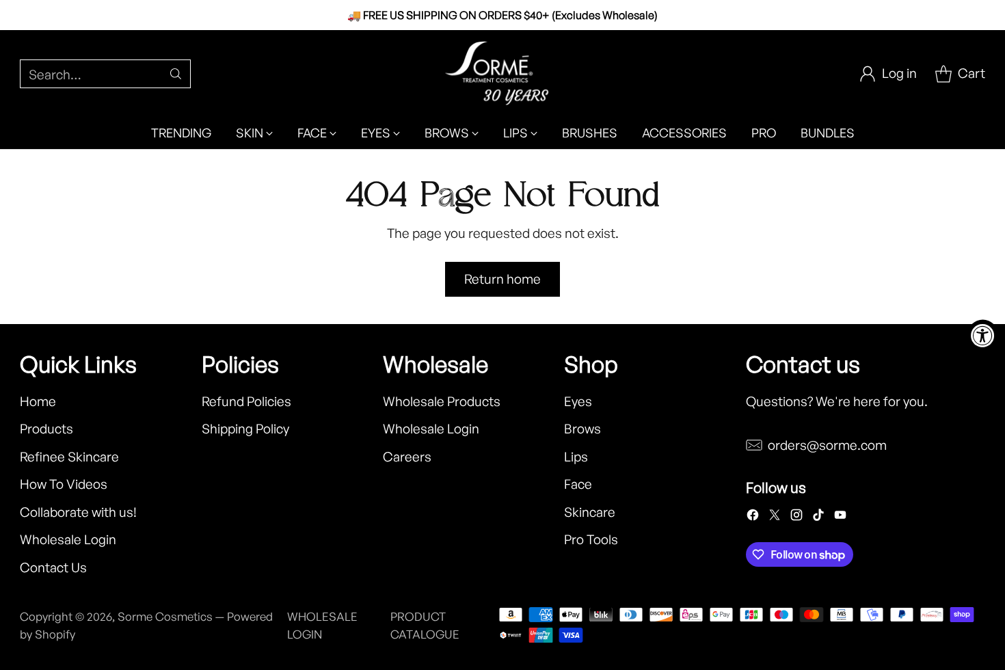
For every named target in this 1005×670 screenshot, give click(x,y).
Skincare (589, 512)
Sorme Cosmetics (165, 616)
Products (46, 428)
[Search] (176, 73)
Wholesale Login (68, 539)
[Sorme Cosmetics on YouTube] (840, 517)
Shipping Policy (245, 428)
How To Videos (63, 484)
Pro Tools (591, 539)
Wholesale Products (441, 401)
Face (578, 484)
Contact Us (53, 567)
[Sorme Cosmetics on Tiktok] (818, 517)
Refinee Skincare (69, 456)
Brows (582, 428)
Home (38, 401)
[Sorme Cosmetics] (503, 73)
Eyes (578, 401)
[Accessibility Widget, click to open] (982, 335)
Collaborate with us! (78, 512)
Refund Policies (246, 401)
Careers (407, 456)
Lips (576, 456)
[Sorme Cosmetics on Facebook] (753, 517)
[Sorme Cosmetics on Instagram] (796, 517)
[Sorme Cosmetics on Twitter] (774, 517)
